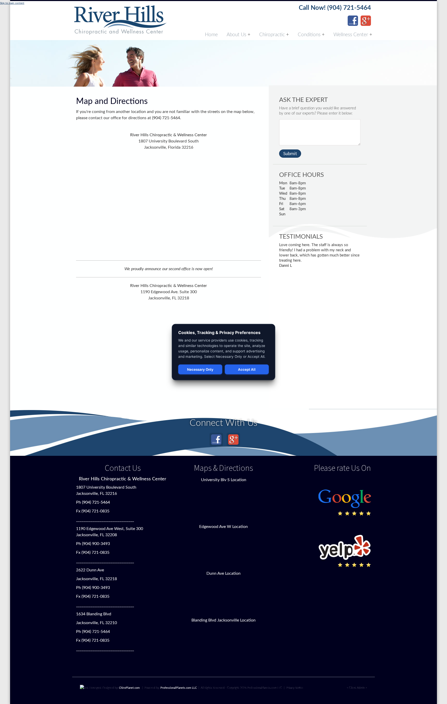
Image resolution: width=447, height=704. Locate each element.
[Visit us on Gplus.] (366, 21)
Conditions (311, 34)
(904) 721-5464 (96, 502)
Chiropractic (274, 34)
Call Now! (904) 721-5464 (335, 8)
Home (211, 34)
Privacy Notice (294, 687)
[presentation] (90, 687)
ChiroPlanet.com (129, 687)
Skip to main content (12, 3)
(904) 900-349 (95, 544)
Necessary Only (200, 369)
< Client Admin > (357, 687)
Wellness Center (352, 34)
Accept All (247, 369)
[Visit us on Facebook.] (353, 21)
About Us (238, 34)
